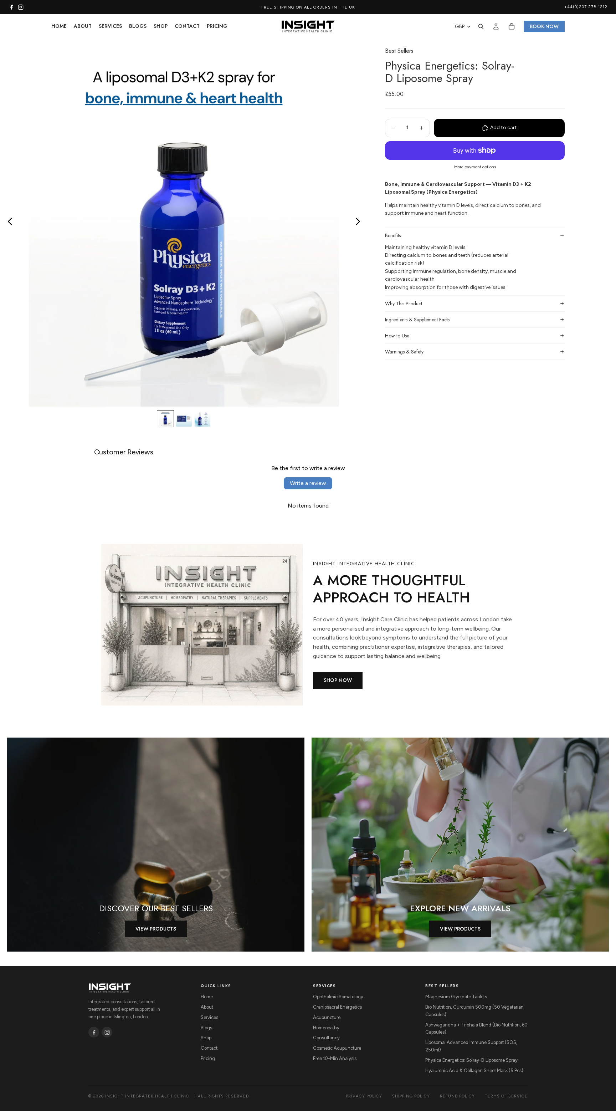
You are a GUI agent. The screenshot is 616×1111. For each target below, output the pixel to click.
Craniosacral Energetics (337, 1007)
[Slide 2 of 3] (184, 419)
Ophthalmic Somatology (338, 996)
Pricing (208, 1058)
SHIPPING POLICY (411, 1096)
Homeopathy (326, 1027)
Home (207, 996)
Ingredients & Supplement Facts (417, 319)
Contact (209, 1048)
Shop (206, 1037)
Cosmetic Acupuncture (337, 1048)
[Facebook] (11, 7)
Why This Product (403, 303)
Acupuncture (326, 1017)
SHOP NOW (338, 680)
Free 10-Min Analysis (334, 1058)
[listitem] (93, 1032)
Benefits (393, 235)
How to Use (397, 335)
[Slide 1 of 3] (165, 419)
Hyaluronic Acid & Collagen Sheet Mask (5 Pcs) (474, 1070)
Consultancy (326, 1037)
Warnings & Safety (404, 351)
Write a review (308, 483)
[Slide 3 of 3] (202, 419)
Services (209, 1017)
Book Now (544, 26)
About (207, 1007)
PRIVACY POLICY (364, 1096)
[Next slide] (360, 222)
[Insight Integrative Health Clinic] (109, 988)
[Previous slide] (8, 222)
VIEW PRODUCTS (155, 928)
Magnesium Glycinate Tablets (456, 996)
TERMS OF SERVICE (506, 1096)
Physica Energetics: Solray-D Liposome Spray (471, 1060)
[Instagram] (21, 7)
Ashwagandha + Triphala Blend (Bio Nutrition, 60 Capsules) (476, 1028)
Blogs (206, 1027)
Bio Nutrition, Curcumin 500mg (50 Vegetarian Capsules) (474, 1010)
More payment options (475, 166)
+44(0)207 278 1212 (585, 7)
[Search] (481, 26)
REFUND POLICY (457, 1096)
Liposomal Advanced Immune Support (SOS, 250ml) (471, 1046)
